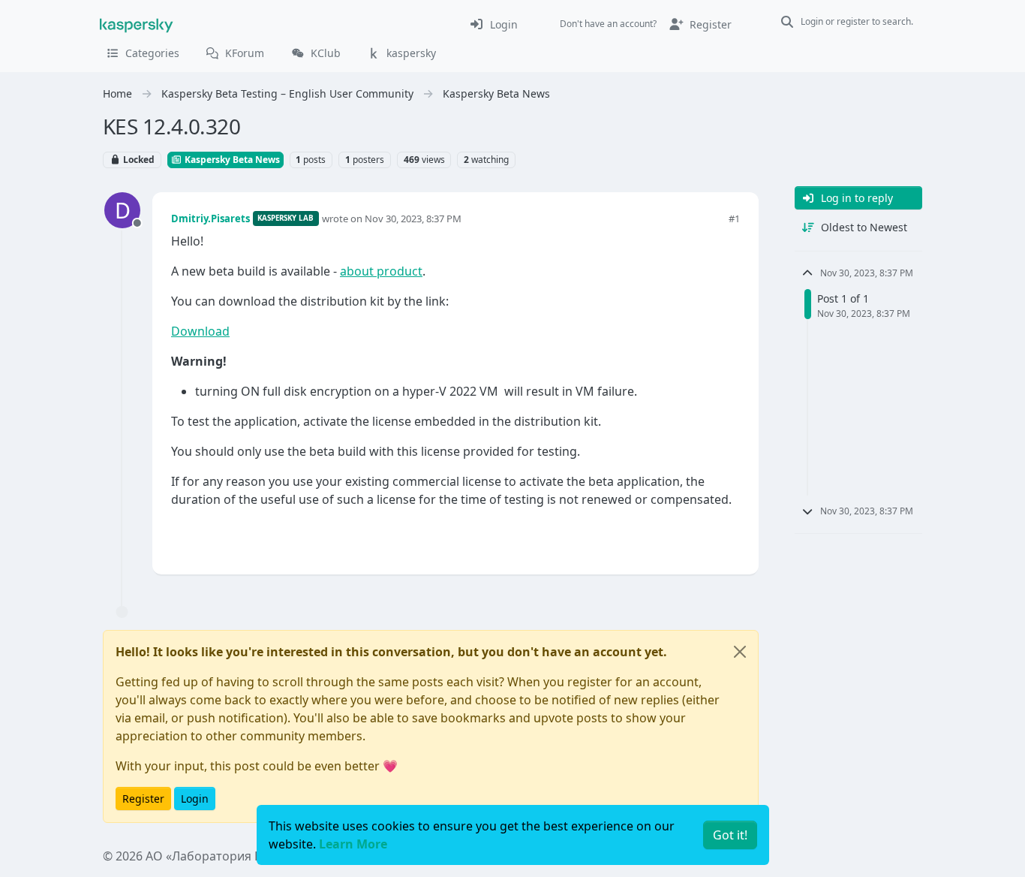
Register (143, 798)
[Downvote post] (727, 538)
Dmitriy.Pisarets (210, 218)
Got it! (730, 835)
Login (195, 798)
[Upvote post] (674, 538)
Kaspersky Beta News (231, 159)
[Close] (740, 652)
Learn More (353, 844)
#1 (734, 218)
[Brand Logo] (136, 24)
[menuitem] (493, 24)
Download (200, 331)
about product (381, 271)
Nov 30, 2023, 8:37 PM (413, 218)
